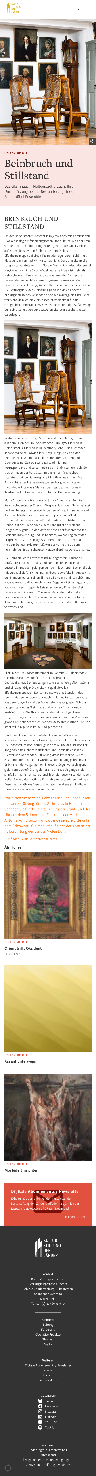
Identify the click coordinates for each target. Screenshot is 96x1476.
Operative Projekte (48, 1334)
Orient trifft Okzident (23, 948)
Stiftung (48, 1324)
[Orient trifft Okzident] (48, 938)
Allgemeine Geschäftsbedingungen (48, 1459)
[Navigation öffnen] (89, 10)
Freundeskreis (48, 1380)
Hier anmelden (75, 1216)
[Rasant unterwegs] (48, 1051)
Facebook (51, 1406)
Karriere (48, 1375)
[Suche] (78, 11)
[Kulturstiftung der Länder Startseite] (13, 8)
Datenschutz (48, 1455)
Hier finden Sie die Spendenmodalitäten (30, 839)
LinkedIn (50, 1417)
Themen (48, 1339)
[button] (8, 1468)
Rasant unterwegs (20, 1061)
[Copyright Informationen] (92, 141)
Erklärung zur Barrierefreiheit (48, 1450)
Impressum (48, 1445)
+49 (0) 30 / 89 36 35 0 (50, 1303)
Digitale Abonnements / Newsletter (48, 1365)
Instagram (51, 1411)
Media (48, 1344)
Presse (48, 1370)
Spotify (49, 1427)
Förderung (48, 1329)
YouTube (51, 1422)
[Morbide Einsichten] (48, 1160)
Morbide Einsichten (21, 1170)
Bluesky (50, 1401)
